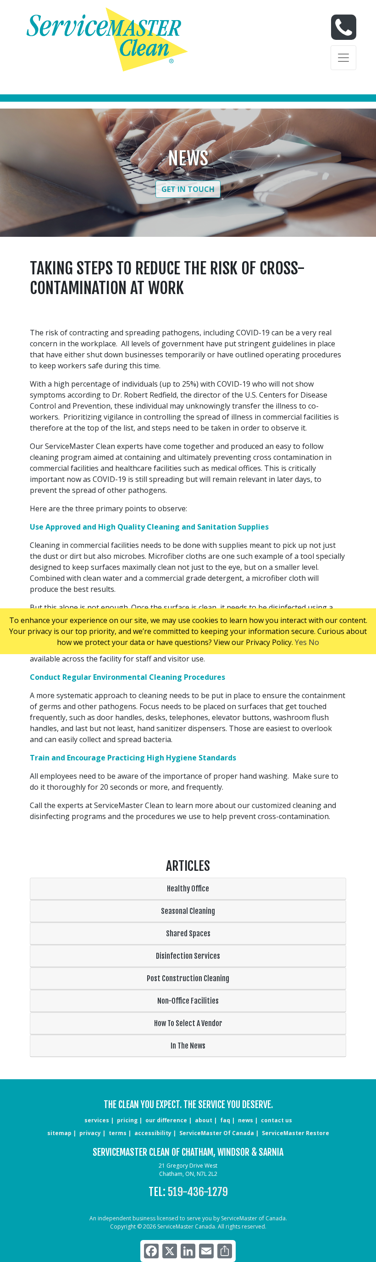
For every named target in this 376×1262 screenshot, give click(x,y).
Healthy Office (188, 888)
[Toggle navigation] (343, 57)
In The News (188, 1045)
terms (118, 1133)
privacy (90, 1133)
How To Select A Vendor (188, 1023)
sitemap (59, 1133)
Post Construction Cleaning (188, 978)
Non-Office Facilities (188, 1000)
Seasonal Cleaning (188, 911)
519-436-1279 (198, 1192)
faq (225, 1120)
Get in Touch (188, 189)
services (96, 1120)
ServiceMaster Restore (295, 1133)
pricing (127, 1120)
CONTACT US (276, 1120)
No (314, 642)
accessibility (152, 1133)
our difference (166, 1120)
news (245, 1120)
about (203, 1120)
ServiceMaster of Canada (216, 1133)
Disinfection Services (188, 956)
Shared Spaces (188, 933)
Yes (301, 642)
